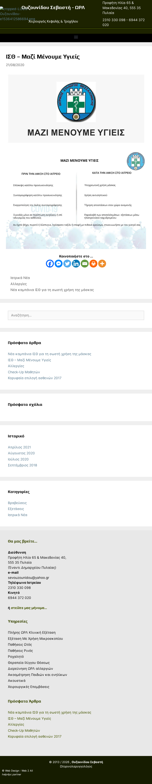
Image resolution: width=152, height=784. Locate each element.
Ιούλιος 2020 (18, 459)
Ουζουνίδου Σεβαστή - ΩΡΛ (53, 7)
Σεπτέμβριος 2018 (22, 465)
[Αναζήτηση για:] (76, 315)
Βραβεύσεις (17, 503)
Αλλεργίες (18, 284)
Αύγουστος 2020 (21, 453)
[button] (76, 37)
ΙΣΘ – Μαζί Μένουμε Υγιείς (29, 360)
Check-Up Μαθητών (24, 372)
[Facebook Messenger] (59, 264)
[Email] (85, 264)
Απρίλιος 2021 (19, 447)
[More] (102, 264)
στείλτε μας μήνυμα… (29, 608)
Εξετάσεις (16, 509)
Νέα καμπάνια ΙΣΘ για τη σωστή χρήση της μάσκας (52, 290)
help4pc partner (11, 774)
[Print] (93, 264)
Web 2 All (27, 770)
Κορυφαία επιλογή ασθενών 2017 (35, 378)
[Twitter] (67, 264)
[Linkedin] (76, 264)
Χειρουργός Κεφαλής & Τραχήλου (53, 21)
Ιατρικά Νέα (20, 278)
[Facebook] (50, 264)
